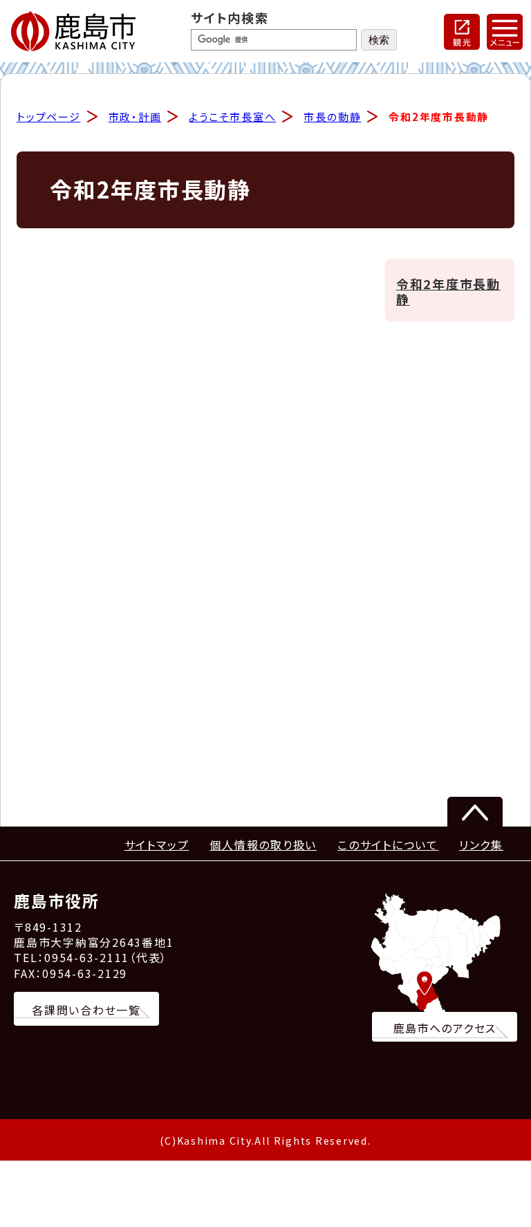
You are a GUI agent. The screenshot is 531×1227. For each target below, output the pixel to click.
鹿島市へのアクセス (444, 1028)
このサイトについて (387, 844)
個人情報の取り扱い (263, 844)
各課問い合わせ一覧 (86, 1010)
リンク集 (481, 844)
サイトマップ (156, 844)
